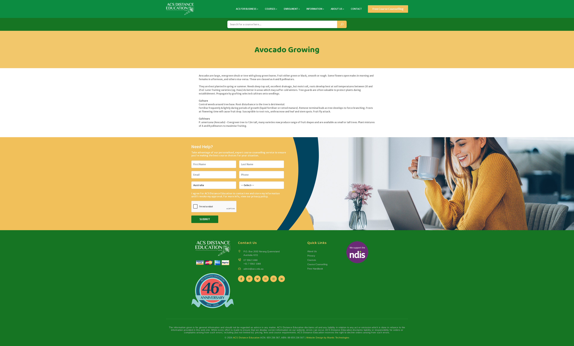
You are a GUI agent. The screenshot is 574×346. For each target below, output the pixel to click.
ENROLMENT (291, 8)
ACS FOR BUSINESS (246, 8)
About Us (312, 251)
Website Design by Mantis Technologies (327, 337)
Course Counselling (317, 264)
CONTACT (356, 8)
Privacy (311, 255)
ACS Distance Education (246, 337)
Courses (311, 260)
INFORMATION (314, 8)
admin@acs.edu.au (253, 269)
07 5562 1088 (250, 260)
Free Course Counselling (388, 9)
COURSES (270, 8)
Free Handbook (315, 268)
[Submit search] (342, 24)
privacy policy (259, 196)
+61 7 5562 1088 (252, 263)
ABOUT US (336, 8)
